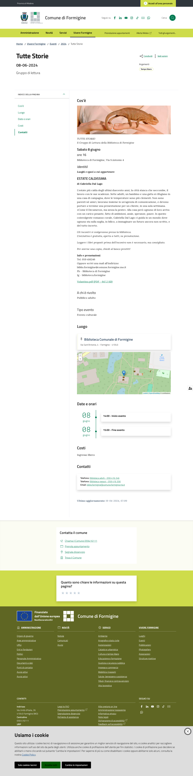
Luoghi (142, 636)
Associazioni (144, 654)
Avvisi (60, 645)
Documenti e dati (25, 663)
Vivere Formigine (36, 44)
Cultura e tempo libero (108, 654)
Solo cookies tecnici (27, 765)
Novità (65, 627)
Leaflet (145, 393)
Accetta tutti (51, 765)
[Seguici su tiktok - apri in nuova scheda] (136, 17)
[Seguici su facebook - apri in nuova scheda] (113, 17)
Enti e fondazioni (24, 649)
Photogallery (145, 649)
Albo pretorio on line (107, 706)
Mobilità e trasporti (107, 672)
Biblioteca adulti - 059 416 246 (104, 478)
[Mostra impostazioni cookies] (190, 388)
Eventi (53, 44)
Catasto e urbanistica (108, 649)
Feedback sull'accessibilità (110, 724)
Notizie (61, 636)
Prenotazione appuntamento (71, 710)
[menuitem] (29, 33)
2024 (63, 44)
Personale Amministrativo (29, 658)
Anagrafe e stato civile (108, 640)
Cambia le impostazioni (76, 765)
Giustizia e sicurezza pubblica (111, 663)
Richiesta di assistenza (68, 717)
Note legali (103, 717)
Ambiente (102, 636)
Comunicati (63, 640)
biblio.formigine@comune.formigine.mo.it (106, 484)
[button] (172, 17)
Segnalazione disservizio (69, 713)
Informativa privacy (107, 713)
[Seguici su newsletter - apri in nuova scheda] (142, 17)
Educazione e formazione (110, 658)
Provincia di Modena (25, 3)
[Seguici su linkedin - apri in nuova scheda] (119, 17)
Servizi (107, 627)
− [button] (80, 358)
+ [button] (80, 355)
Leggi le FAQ (63, 706)
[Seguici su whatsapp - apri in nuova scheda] (147, 17)
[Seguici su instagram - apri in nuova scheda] (130, 17)
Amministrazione (31, 627)
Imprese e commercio (108, 667)
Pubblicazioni (145, 645)
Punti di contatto (25, 667)
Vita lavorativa (105, 685)
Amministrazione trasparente (112, 710)
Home (19, 44)
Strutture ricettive (147, 658)
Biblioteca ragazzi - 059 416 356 (105, 481)
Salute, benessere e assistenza (112, 676)
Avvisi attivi (22, 672)
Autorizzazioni (104, 645)
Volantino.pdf (94, 281)
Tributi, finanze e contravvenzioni (113, 681)
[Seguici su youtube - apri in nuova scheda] (125, 17)
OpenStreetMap (154, 393)
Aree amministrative (26, 640)
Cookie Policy (29, 755)
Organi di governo (25, 636)
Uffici (19, 645)
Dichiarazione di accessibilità (111, 720)
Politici (20, 654)
